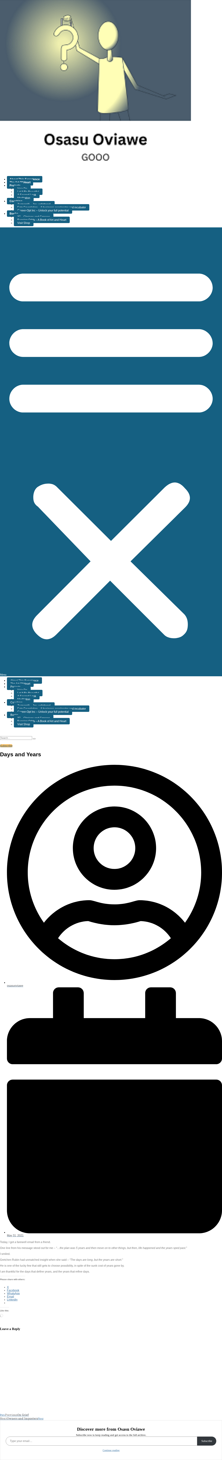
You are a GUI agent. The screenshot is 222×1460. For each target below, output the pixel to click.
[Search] (34, 738)
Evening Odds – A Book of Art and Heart (41, 219)
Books (14, 213)
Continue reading (111, 1450)
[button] (111, 451)
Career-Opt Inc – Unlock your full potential (43, 210)
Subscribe (206, 1441)
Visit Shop (23, 222)
